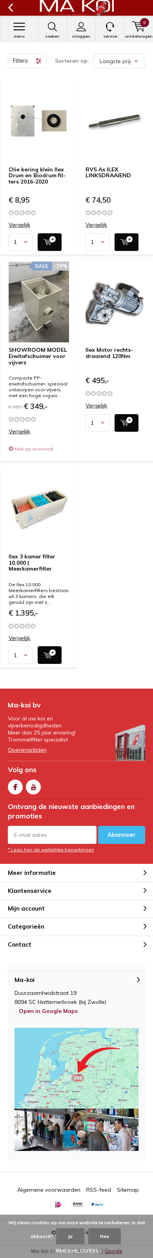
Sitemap (128, 1189)
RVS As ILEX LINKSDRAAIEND (108, 172)
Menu (19, 36)
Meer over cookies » (78, 1250)
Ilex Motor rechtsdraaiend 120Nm (109, 353)
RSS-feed (98, 1189)
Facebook (15, 787)
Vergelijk (19, 225)
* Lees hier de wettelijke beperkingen (51, 850)
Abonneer (121, 834)
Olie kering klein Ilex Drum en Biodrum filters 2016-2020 (37, 175)
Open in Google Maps (48, 1010)
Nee (104, 1236)
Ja (70, 1236)
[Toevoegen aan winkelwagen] (50, 242)
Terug (10, 8)
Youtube (33, 787)
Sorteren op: (72, 60)
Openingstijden (27, 749)
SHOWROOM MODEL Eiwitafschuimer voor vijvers (38, 355)
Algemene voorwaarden (48, 1189)
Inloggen (81, 36)
